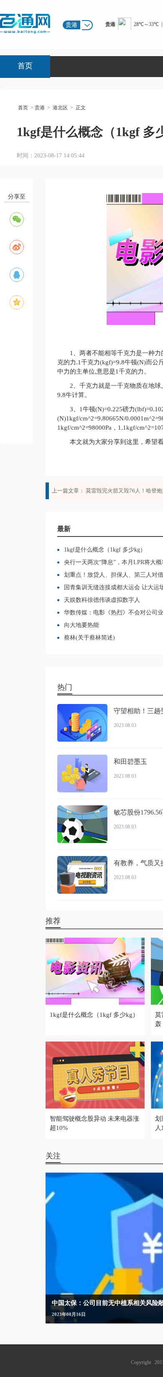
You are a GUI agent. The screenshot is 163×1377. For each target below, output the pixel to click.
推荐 (53, 921)
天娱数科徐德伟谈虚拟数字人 (102, 600)
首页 (25, 66)
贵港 (40, 108)
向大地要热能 (81, 625)
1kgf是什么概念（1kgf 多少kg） (105, 550)
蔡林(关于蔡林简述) (89, 637)
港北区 (60, 108)
